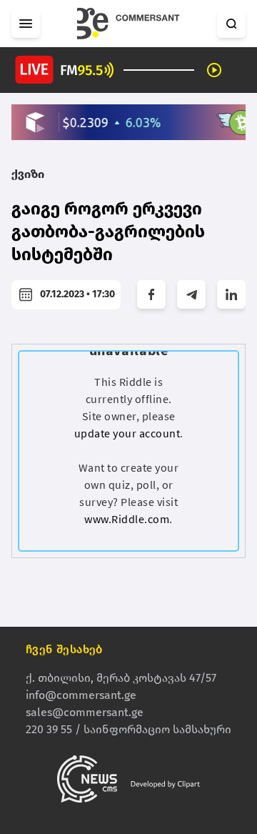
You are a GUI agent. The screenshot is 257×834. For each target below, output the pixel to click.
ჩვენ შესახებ (64, 649)
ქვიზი (27, 174)
